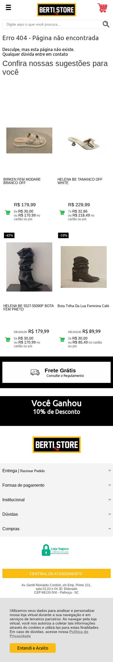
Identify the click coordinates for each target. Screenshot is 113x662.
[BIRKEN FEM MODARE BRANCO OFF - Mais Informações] (29, 140)
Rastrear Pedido (32, 471)
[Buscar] (105, 24)
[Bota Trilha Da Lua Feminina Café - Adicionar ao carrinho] (62, 339)
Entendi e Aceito (32, 648)
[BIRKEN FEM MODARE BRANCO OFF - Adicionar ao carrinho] (7, 212)
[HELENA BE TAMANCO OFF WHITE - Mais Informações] (83, 140)
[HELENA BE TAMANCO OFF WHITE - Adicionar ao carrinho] (62, 212)
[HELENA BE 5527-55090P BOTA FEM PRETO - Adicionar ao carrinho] (7, 339)
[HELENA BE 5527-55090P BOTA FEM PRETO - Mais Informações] (29, 267)
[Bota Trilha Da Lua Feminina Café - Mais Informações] (83, 267)
